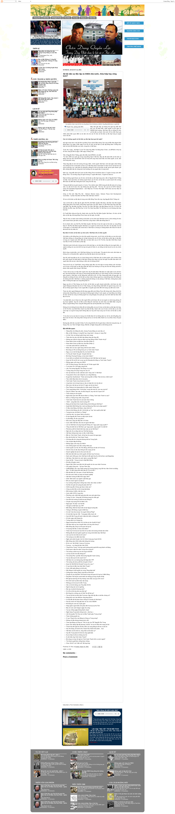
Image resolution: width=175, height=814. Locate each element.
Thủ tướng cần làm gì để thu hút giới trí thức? (79, 562)
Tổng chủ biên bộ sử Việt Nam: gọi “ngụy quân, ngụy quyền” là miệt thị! (86, 427)
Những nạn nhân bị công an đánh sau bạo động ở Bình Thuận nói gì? (86, 339)
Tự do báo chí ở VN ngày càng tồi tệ (76, 366)
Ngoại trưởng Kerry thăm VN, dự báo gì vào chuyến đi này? (83, 522)
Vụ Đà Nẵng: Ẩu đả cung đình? (75, 418)
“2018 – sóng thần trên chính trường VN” (78, 402)
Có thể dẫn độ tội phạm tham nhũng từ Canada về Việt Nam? (84, 599)
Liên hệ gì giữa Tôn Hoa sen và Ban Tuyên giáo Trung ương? (84, 614)
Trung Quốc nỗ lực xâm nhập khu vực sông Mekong (81, 374)
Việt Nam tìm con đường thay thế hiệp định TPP (80, 560)
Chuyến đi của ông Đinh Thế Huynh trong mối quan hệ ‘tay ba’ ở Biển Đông (88, 574)
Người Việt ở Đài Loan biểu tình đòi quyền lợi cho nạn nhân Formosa (86, 464)
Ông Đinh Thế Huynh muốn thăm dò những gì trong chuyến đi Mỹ (85, 576)
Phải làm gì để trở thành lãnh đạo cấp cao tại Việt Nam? (82, 429)
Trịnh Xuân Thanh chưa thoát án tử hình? (78, 381)
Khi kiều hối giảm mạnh (73, 462)
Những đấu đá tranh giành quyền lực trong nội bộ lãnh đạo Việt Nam (86, 533)
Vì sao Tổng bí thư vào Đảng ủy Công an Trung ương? (82, 618)
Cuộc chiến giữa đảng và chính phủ (76, 568)
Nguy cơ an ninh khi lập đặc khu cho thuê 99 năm (80, 352)
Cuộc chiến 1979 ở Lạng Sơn (74, 493)
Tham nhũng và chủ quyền (74, 393)
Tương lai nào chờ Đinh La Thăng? (76, 412)
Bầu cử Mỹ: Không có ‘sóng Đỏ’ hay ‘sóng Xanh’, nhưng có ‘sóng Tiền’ (86, 333)
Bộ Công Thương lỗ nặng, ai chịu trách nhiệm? (79, 356)
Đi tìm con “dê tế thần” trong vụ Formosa (78, 543)
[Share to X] (97, 647)
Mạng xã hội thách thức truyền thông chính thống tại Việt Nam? (84, 404)
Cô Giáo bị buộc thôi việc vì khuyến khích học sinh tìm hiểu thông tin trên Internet (47, 151)
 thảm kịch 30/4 (132, 38)
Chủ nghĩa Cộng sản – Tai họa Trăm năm (78, 466)
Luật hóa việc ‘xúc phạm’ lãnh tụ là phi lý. (78, 414)
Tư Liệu (75, 18)
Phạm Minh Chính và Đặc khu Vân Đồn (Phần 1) (80, 343)
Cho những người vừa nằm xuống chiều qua (79, 445)
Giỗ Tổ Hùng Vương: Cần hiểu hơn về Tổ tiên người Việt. (82, 364)
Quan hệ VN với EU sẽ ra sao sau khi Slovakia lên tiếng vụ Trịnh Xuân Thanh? (88, 360)
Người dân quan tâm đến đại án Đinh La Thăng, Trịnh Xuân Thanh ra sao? (87, 395)
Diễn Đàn (46, 18)
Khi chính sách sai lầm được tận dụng (77, 580)
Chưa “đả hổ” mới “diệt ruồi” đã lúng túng (78, 643)
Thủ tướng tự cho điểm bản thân (75, 537)
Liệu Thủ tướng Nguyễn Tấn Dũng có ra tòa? (79, 368)
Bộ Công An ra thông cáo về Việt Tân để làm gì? (80, 593)
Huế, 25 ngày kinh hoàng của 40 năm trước (90, 787)
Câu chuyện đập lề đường (73, 441)
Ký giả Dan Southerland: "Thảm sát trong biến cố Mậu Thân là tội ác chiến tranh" (89, 377)
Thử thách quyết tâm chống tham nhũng (77, 641)
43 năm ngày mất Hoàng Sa (74, 518)
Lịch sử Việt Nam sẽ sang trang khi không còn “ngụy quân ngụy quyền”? (87, 424)
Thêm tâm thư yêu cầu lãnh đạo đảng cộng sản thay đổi (82, 337)
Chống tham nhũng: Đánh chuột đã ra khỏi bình (80, 572)
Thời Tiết (92, 18)
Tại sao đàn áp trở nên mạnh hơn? (76, 558)
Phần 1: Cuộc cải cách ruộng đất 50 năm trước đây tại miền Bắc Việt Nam (127, 786)
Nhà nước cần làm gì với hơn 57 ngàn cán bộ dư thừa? (82, 385)
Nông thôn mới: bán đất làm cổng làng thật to (79, 597)
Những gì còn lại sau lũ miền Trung (76, 583)
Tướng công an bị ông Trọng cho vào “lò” (78, 370)
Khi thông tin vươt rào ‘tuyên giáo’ (76, 603)
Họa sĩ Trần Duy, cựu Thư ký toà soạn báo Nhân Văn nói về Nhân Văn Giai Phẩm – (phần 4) (54, 787)
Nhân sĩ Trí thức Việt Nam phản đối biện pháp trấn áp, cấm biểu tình (48, 90)
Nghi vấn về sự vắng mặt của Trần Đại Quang (79, 431)
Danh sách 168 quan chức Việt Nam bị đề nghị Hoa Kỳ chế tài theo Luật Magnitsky (90, 456)
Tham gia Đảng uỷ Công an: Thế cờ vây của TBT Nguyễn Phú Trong (86, 622)
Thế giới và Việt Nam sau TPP (75, 505)
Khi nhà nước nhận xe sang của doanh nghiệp (79, 474)
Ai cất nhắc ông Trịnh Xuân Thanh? (76, 637)
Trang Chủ (37, 18)
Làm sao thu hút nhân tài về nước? (76, 535)
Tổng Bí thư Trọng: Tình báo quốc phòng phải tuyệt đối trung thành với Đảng (88, 547)
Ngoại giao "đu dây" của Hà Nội (75, 503)
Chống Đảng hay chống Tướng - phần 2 (52, 763)
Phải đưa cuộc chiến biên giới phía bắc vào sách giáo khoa (83, 495)
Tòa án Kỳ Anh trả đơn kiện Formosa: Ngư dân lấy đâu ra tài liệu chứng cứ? (88, 595)
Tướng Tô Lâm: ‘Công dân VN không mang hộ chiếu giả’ (82, 497)
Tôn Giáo (67, 18)
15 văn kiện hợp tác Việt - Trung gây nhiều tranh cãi (81, 514)
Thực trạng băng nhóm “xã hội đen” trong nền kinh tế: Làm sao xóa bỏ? (87, 389)
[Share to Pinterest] (101, 647)
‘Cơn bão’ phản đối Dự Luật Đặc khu (76, 345)
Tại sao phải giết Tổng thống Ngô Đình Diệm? (127, 755)
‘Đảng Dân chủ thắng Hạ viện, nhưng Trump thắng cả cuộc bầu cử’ (85, 331)
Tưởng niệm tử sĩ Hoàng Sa (74, 520)
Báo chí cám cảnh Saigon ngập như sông (78, 608)
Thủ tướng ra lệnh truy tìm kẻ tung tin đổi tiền (79, 551)
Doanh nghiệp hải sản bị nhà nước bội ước (78, 452)
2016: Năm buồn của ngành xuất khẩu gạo (78, 478)
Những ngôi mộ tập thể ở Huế (46, 127)
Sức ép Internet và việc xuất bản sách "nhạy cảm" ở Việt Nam (84, 372)
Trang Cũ (83, 18)
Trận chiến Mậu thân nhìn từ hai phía (77, 379)
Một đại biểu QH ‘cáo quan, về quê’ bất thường (79, 472)
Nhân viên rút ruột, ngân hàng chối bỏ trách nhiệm (80, 347)
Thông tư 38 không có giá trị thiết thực (77, 510)
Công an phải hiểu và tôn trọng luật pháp (78, 489)
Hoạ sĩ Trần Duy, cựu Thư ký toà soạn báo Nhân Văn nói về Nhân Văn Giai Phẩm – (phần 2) (54, 803)
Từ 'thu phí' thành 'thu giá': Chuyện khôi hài (78, 354)
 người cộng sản (132, 31)
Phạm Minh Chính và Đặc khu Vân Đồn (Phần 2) (80, 341)
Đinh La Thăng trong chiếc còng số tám (77, 397)
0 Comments (51, 759)
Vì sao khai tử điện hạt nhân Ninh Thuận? (78, 566)
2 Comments (88, 799)
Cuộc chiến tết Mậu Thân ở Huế (86, 795)
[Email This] (93, 647)
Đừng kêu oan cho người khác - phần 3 (52, 771)
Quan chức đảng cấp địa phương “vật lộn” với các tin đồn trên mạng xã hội (87, 624)
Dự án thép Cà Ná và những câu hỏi (76, 635)
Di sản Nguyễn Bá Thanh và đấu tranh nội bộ (79, 416)
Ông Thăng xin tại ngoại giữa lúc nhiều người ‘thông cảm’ (82, 387)
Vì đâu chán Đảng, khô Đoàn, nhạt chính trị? (79, 408)
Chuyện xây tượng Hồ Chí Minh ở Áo (77, 501)
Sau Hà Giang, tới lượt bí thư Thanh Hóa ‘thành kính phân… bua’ (85, 628)
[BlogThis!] (95, 647)
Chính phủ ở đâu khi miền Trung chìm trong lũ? (80, 549)
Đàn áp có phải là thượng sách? (75, 589)
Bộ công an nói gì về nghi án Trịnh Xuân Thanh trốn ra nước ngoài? (85, 639)
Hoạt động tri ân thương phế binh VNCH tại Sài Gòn (47, 142)
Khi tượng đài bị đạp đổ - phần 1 (50, 755)
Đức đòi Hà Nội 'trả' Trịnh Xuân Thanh (77, 437)
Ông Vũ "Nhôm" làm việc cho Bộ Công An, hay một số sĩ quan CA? (85, 391)
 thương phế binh (133, 46)
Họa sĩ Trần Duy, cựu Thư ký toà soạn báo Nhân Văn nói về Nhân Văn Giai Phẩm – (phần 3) (54, 795)
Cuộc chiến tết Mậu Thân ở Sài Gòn (88, 803)
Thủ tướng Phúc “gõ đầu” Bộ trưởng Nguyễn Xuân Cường (83, 555)
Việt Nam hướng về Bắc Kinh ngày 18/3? (78, 476)
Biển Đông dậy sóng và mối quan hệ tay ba (78, 526)
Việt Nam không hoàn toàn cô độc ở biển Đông (79, 433)
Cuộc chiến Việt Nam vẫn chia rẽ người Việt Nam (80, 422)
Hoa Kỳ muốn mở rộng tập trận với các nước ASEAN (81, 601)
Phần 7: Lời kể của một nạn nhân (123, 802)
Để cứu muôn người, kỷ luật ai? (75, 480)
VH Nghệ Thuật (56, 18)
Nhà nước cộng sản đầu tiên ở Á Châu (77, 420)
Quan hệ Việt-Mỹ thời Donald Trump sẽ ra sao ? (80, 564)
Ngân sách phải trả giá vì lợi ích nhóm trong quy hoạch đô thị (83, 539)
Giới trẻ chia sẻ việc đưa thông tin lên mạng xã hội (80, 449)
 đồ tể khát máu (132, 23)
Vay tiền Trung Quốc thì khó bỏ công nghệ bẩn (79, 633)
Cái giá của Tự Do (83, 763)
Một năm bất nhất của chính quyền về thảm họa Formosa (82, 454)
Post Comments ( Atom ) (76, 705)
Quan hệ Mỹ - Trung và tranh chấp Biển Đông (79, 460)
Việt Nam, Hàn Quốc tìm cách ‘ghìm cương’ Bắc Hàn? (81, 458)
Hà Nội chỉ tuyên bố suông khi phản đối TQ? (79, 485)
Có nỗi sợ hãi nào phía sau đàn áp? (76, 591)
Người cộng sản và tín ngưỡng (75, 587)
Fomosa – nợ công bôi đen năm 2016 (77, 545)
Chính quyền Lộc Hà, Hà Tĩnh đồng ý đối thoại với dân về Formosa (85, 447)
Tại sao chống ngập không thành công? (77, 610)
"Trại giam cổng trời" (84, 755)
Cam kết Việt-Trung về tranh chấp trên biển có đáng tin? (82, 516)
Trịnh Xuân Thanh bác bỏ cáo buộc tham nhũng (80, 399)
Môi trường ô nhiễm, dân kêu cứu (75, 491)
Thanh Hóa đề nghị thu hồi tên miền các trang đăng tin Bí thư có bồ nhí (86, 626)
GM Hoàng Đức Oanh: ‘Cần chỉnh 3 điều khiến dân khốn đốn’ (48, 98)
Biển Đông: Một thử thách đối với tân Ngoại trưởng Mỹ (81, 507)
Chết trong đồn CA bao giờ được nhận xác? (78, 487)
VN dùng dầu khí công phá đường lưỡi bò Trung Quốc (81, 439)
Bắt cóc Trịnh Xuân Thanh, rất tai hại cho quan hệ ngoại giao (83, 435)
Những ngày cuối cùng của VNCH (76, 362)
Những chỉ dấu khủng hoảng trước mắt (77, 620)
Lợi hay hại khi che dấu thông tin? (76, 553)
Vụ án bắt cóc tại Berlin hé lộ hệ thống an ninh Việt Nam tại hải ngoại (86, 358)
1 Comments (124, 759)
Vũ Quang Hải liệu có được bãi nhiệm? (77, 528)
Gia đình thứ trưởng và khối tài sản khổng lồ (79, 499)
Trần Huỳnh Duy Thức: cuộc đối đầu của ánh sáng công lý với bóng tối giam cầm (48, 83)
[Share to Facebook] (99, 647)
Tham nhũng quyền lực (73, 616)
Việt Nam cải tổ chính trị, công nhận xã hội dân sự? (81, 630)
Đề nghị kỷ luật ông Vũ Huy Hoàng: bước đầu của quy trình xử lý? (85, 578)
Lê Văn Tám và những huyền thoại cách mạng (79, 335)
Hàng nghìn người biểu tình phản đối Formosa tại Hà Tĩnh (83, 605)
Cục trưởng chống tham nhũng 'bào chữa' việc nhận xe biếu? (84, 482)
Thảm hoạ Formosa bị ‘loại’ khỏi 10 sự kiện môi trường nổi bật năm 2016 (87, 530)
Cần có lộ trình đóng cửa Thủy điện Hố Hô (78, 585)
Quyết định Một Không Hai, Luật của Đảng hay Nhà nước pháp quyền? (86, 406)
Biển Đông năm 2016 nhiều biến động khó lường (80, 541)
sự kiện (69, 649)
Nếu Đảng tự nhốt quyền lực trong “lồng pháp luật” (80, 570)
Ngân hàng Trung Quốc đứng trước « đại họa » (79, 612)
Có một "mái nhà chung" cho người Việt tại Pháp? (80, 512)
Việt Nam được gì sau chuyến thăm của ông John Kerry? (82, 524)
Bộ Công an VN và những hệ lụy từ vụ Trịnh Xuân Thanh (82, 349)
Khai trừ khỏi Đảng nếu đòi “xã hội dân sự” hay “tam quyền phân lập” (86, 410)
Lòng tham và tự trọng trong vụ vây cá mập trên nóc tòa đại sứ (84, 383)
